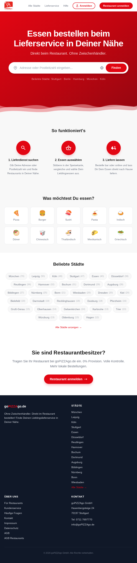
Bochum (69, 284)
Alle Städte (34, 5)
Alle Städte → (79, 487)
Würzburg (46, 317)
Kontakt (8, 518)
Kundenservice (12, 508)
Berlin (67, 79)
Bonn (60, 292)
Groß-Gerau (20, 309)
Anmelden (86, 5)
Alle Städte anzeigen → (68, 327)
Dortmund (92, 284)
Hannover (46, 284)
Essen (98, 276)
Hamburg (78, 79)
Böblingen (16, 292)
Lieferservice (52, 5)
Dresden (105, 292)
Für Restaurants (13, 503)
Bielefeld (18, 300)
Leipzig (38, 276)
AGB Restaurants (14, 538)
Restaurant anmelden (116, 5)
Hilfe (65, 5)
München (92, 79)
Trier (121, 309)
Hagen (92, 317)
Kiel (124, 292)
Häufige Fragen (13, 513)
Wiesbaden (82, 292)
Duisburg (95, 300)
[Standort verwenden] (102, 68)
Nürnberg (39, 292)
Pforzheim (118, 300)
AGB (6, 533)
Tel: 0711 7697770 (81, 519)
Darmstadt (41, 300)
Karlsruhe (100, 309)
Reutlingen (22, 284)
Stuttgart (56, 79)
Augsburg (115, 284)
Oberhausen (46, 309)
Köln (102, 79)
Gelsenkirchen (74, 309)
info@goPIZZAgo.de (82, 524)
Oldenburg (70, 317)
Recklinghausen (68, 300)
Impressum (10, 523)
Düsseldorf (119, 276)
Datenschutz (11, 528)
